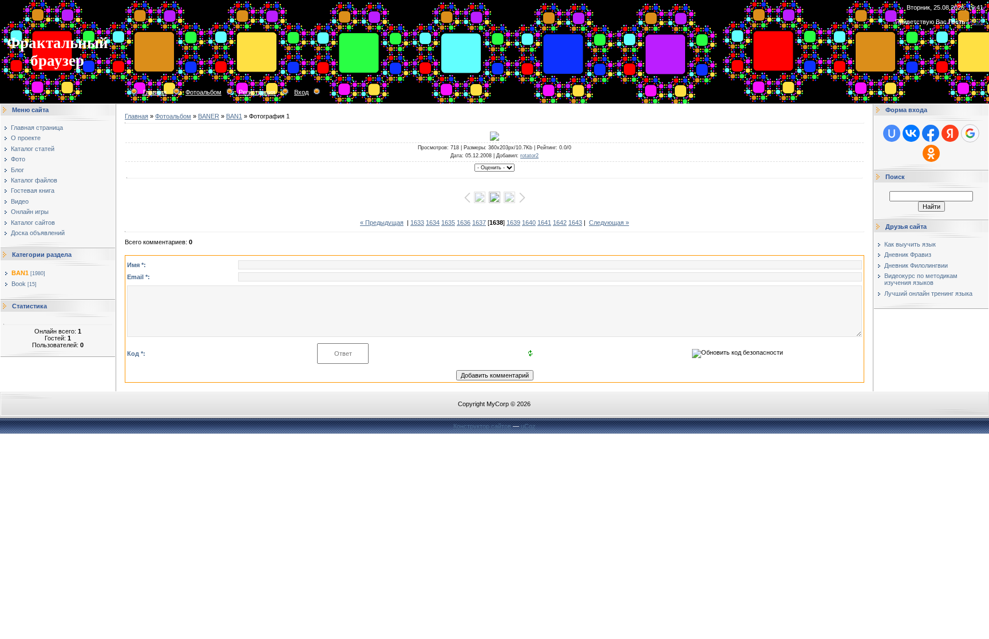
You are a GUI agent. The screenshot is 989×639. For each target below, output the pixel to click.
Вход (301, 92)
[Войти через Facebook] (930, 133)
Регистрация (257, 92)
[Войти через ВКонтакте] (911, 133)
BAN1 (20, 272)
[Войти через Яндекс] (950, 133)
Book (18, 283)
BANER (208, 116)
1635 (448, 222)
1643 (575, 222)
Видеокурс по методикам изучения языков (921, 279)
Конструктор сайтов (482, 426)
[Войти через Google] (970, 133)
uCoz (528, 426)
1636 (463, 222)
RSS (977, 21)
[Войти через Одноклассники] (931, 153)
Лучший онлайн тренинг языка (928, 293)
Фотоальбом (203, 92)
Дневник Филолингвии (916, 265)
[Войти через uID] (891, 133)
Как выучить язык (910, 244)
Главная (155, 92)
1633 (417, 222)
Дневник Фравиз (907, 254)
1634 (433, 222)
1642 (560, 222)
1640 (529, 222)
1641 (544, 222)
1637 (479, 222)
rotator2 (529, 155)
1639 (513, 222)
